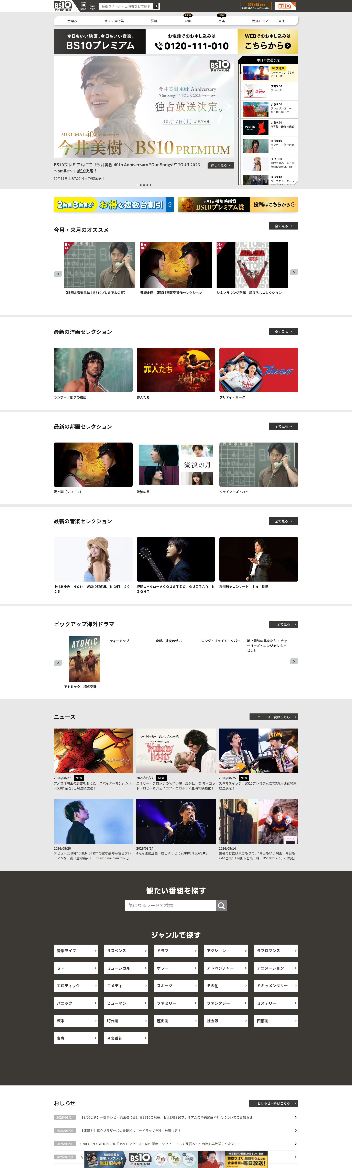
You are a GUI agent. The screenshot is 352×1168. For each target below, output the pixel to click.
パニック (64, 1013)
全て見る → (283, 225)
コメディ (114, 995)
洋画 (154, 20)
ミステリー (266, 1013)
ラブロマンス (268, 960)
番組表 (72, 20)
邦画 (188, 20)
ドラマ (162, 960)
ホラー (162, 977)
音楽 (221, 20)
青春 (61, 1048)
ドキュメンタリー (272, 995)
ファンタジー (218, 1013)
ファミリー (166, 1013)
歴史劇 (162, 1030)
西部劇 (262, 1030)
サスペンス (116, 960)
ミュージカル (118, 977)
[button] (58, 107)
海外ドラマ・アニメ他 (268, 20)
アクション (216, 960)
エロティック (68, 995)
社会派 (212, 1030)
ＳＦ (61, 977)
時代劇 (113, 1030)
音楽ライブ (66, 960)
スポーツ (164, 995)
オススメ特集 (114, 20)
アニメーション (270, 977)
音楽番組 (114, 1048)
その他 (212, 995)
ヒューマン (116, 1013)
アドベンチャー (220, 977)
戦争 (61, 1030)
